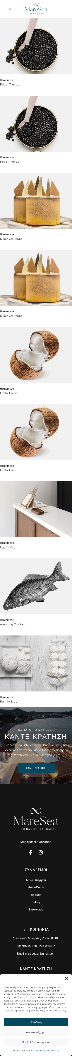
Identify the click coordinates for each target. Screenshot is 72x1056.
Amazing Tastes (12, 624)
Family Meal (9, 701)
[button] (66, 978)
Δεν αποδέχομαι (36, 1032)
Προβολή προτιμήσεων (36, 1042)
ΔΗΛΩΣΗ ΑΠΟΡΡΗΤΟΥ (47, 1050)
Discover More (11, 239)
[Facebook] (30, 852)
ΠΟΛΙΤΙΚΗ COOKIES (23, 1050)
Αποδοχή (36, 1022)
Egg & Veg (8, 547)
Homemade (7, 80)
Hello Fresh (9, 393)
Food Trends (10, 84)
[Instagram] (40, 852)
